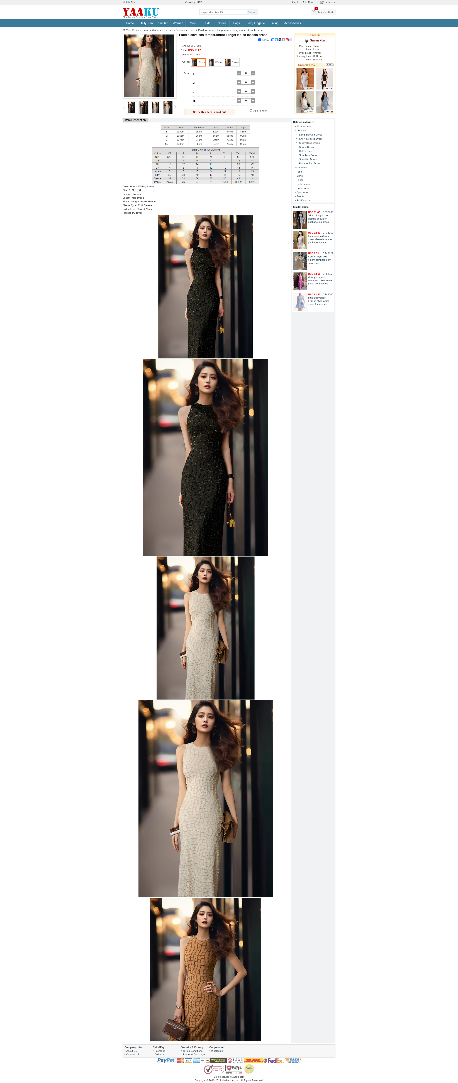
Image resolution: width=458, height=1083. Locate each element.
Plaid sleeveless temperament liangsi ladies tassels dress (230, 30)
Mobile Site (129, 2)
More (329, 64)
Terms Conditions (193, 1050)
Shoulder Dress (308, 159)
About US (131, 1050)
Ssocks (300, 196)
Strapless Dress (308, 155)
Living (274, 23)
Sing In (295, 2)
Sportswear (302, 192)
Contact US (132, 1054)
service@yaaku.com (232, 1076)
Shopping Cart (324, 11)
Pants (299, 179)
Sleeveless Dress (185, 30)
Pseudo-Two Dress (310, 163)
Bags (236, 23)
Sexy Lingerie (256, 23)
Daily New (146, 23)
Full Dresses (303, 200)
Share (265, 39)
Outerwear (302, 167)
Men (193, 23)
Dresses (168, 30)
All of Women (303, 126)
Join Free (308, 2)
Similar (163, 23)
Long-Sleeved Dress (310, 134)
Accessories (292, 23)
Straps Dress (306, 147)
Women (178, 23)
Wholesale (217, 1050)
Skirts (299, 175)
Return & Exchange (194, 1054)
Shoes (222, 23)
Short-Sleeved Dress (311, 138)
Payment (160, 1050)
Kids (207, 23)
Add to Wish (260, 110)
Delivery (159, 1054)
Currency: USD (193, 2)
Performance (303, 184)
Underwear (302, 188)
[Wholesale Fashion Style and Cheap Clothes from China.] (141, 17)
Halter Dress (306, 151)
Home (130, 23)
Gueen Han (317, 40)
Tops (299, 171)
